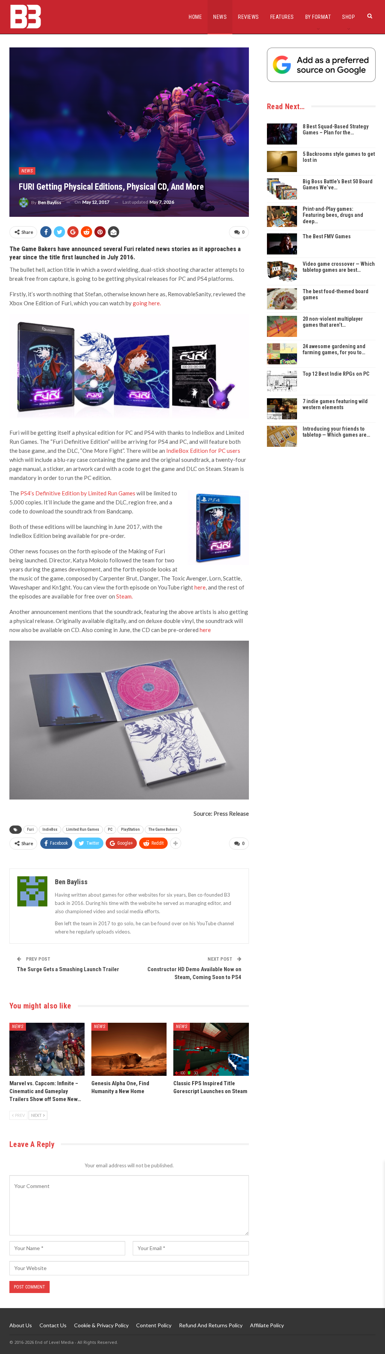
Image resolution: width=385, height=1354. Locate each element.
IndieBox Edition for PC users (203, 450)
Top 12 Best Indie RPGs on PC (336, 374)
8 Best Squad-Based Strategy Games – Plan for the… (335, 129)
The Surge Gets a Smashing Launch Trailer (68, 969)
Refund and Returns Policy (211, 1325)
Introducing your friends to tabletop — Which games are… (336, 432)
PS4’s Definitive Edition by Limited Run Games (77, 493)
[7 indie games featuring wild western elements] (282, 408)
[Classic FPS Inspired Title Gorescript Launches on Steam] (211, 1049)
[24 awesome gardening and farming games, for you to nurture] (282, 353)
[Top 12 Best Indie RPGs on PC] (282, 381)
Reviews (248, 17)
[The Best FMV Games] (282, 243)
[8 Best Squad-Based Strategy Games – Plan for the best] (282, 134)
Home (195, 17)
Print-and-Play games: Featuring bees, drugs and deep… (333, 215)
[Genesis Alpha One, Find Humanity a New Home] (129, 1049)
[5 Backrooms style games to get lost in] (282, 161)
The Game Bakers (163, 829)
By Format (318, 17)
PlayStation (130, 829)
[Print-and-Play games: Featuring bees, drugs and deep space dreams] (282, 216)
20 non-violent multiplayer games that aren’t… (333, 322)
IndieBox (50, 829)
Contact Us (53, 1325)
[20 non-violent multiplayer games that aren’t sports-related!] (282, 326)
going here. (147, 303)
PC (110, 829)
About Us (20, 1325)
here (200, 587)
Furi (30, 829)
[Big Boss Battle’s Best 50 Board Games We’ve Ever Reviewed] (282, 189)
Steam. (124, 596)
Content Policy (153, 1325)
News (220, 17)
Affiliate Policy (267, 1325)
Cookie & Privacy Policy (101, 1325)
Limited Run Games (82, 829)
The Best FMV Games (327, 236)
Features (282, 17)
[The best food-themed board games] (282, 298)
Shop (348, 17)
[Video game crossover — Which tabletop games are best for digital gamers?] (282, 271)
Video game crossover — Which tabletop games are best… (339, 267)
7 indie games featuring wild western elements (335, 404)
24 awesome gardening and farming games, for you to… (334, 349)
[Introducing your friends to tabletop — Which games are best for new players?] (282, 436)
